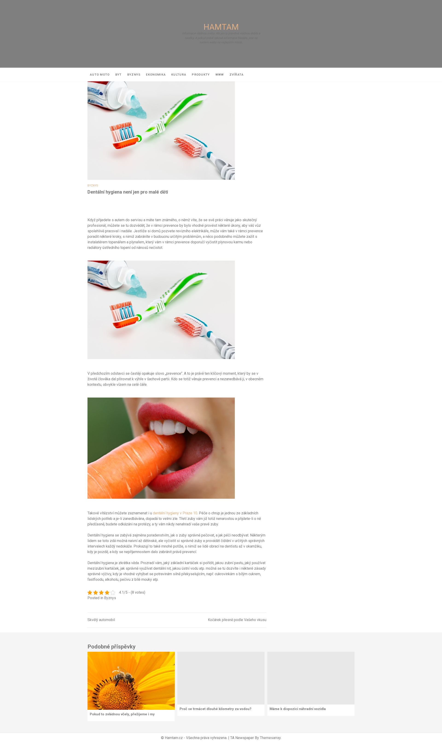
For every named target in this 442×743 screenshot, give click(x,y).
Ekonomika (156, 74)
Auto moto (100, 74)
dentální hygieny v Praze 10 (175, 513)
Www (219, 74)
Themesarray (270, 738)
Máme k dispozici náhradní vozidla (298, 709)
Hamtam (221, 27)
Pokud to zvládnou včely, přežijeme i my (122, 714)
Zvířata (237, 74)
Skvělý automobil (101, 620)
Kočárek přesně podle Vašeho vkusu (237, 620)
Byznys (134, 74)
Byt (118, 74)
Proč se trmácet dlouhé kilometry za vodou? (215, 709)
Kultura (178, 74)
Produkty (201, 74)
